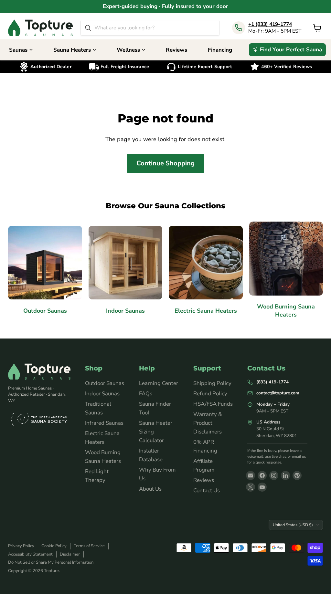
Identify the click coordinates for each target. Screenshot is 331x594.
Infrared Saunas (104, 423)
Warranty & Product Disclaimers (207, 423)
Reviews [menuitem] (176, 50)
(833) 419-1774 (272, 382)
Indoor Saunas (102, 393)
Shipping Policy (212, 383)
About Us (150, 489)
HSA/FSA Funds (213, 404)
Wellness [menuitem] (128, 50)
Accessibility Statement (30, 554)
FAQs (145, 393)
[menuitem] (287, 49)
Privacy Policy (21, 546)
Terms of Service (89, 546)
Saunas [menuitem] (18, 50)
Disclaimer (70, 554)
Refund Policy (210, 393)
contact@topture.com (277, 393)
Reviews (203, 480)
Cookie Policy (54, 546)
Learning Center (158, 383)
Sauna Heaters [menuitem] (72, 50)
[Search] (87, 27)
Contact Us (206, 490)
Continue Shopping (165, 163)
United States (293, 524)
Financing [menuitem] (220, 50)
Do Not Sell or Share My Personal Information (50, 562)
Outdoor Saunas (104, 383)
